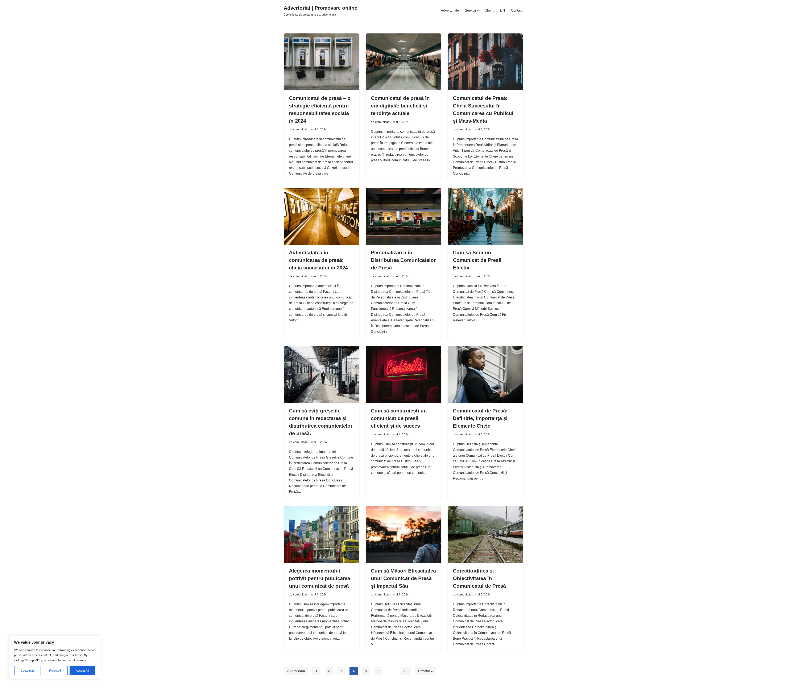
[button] (478, 10)
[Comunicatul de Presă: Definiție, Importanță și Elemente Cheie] (485, 374)
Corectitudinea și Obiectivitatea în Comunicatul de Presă (479, 578)
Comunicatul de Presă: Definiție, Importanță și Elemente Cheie (480, 418)
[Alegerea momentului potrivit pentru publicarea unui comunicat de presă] (321, 534)
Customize (28, 670)
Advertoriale (450, 10)
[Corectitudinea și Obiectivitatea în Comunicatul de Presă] (485, 534)
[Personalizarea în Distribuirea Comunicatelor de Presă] (403, 216)
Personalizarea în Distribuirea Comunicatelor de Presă (403, 260)
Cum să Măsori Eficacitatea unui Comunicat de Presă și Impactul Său (403, 578)
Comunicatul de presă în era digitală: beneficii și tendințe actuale (400, 105)
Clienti (489, 10)
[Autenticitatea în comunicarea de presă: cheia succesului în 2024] (321, 216)
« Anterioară (296, 671)
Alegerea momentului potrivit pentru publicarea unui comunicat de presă (319, 578)
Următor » (425, 671)
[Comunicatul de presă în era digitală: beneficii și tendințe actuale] (403, 61)
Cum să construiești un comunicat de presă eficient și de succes (399, 418)
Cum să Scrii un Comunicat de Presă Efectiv (477, 260)
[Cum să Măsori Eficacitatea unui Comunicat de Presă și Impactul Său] (403, 534)
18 (405, 671)
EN (502, 10)
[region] (54, 657)
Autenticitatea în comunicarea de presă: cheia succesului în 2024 (318, 260)
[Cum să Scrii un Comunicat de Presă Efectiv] (485, 216)
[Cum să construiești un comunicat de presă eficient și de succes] (403, 374)
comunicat (300, 129)
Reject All (55, 670)
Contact (516, 10)
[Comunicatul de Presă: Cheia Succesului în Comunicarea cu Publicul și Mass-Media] (485, 61)
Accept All (82, 670)
